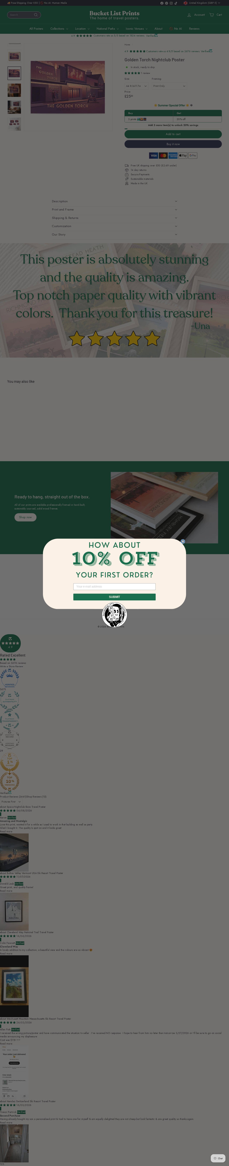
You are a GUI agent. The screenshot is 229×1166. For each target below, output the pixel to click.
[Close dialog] (183, 541)
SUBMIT (114, 596)
